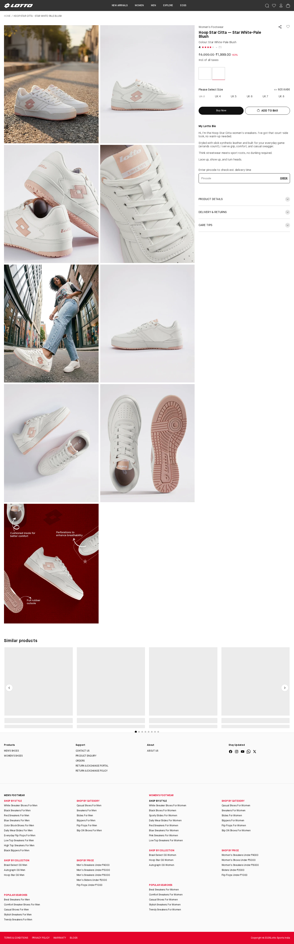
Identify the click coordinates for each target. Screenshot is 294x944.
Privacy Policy (41, 938)
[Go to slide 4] (145, 732)
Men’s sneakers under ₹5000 (93, 870)
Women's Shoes (13, 756)
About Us (152, 751)
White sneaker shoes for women (167, 806)
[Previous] (9, 687)
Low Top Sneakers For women (166, 840)
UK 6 (250, 96)
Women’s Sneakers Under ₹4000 (240, 855)
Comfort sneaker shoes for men (22, 905)
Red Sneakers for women (163, 826)
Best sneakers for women (164, 890)
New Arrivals (120, 5)
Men (153, 5)
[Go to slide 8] (158, 732)
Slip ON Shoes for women (236, 830)
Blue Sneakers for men (17, 821)
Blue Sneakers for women (163, 830)
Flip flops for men (87, 826)
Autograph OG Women (161, 865)
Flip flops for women (234, 826)
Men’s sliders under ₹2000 (92, 880)
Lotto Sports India (280, 938)
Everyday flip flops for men (19, 835)
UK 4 (218, 96)
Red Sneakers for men (16, 816)
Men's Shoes (11, 751)
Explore (168, 5)
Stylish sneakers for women (165, 905)
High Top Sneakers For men (19, 845)
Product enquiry (86, 756)
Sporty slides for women (163, 816)
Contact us (83, 751)
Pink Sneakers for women (163, 835)
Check (284, 178)
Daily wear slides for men (18, 830)
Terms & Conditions (16, 938)
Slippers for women (233, 821)
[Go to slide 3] (142, 732)
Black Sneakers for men (17, 811)
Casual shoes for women (236, 806)
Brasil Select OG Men (15, 865)
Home (7, 16)
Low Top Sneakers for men (19, 840)
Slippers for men (86, 821)
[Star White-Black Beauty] (205, 79)
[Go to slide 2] (139, 732)
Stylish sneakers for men (18, 915)
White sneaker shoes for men (20, 806)
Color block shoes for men (19, 826)
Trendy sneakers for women (165, 910)
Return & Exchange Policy (92, 771)
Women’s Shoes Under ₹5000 (239, 860)
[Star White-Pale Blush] (218, 79)
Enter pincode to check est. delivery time (225, 170)
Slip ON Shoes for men (89, 830)
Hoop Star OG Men (14, 875)
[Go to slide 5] (148, 732)
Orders (80, 761)
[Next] (284, 687)
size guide (284, 90)
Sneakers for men (87, 811)
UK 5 (234, 96)
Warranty (59, 938)
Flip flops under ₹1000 (90, 885)
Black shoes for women (162, 811)
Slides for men (85, 816)
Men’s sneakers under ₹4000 (93, 865)
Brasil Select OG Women (162, 855)
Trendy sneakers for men (18, 920)
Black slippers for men (16, 850)
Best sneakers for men (17, 900)
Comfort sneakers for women (166, 895)
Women (139, 5)
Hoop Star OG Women (161, 860)
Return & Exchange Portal (92, 766)
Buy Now (221, 111)
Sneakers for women (234, 811)
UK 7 (266, 96)
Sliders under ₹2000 (233, 870)
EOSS (183, 5)
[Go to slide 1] (136, 732)
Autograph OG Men (14, 870)
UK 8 (282, 96)
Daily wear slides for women (165, 821)
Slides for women (232, 816)
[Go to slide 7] (155, 732)
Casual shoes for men (89, 806)
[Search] (267, 6)
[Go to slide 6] (152, 732)
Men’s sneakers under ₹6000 (93, 875)
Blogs (73, 938)
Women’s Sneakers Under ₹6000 (240, 865)
